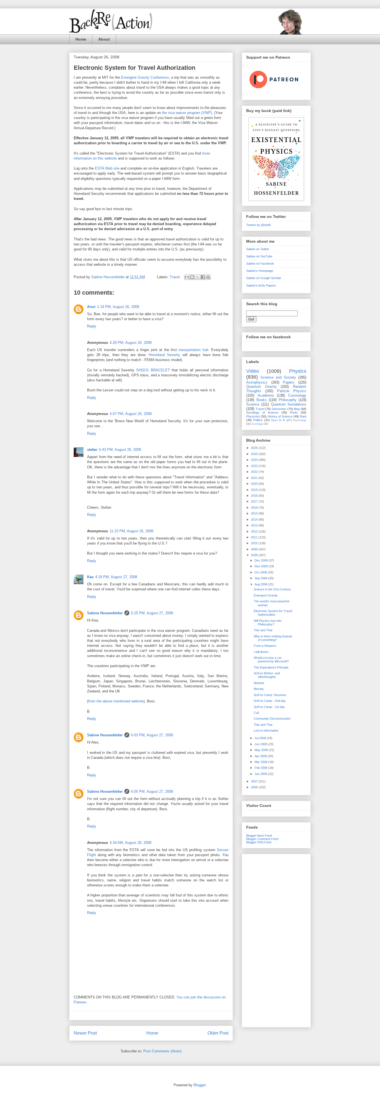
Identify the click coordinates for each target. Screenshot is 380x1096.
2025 (254, 454)
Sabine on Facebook (260, 263)
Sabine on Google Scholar (263, 278)
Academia (266, 395)
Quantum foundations (288, 404)
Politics (258, 420)
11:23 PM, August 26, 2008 (131, 531)
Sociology (257, 424)
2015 (254, 513)
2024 (254, 459)
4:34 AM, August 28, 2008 (130, 843)
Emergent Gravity (266, 595)
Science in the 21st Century (272, 589)
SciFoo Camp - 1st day (269, 707)
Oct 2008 (261, 572)
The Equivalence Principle (271, 667)
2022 (254, 471)
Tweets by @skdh (258, 225)
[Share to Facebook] (203, 277)
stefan (92, 450)
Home (80, 39)
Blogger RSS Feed (258, 842)
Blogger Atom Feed (259, 835)
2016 (254, 507)
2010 (254, 543)
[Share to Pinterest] (208, 277)
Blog (297, 409)
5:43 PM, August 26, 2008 (120, 450)
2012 (254, 531)
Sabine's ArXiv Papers (261, 285)
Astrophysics (256, 382)
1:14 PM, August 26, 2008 (118, 307)
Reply (91, 326)
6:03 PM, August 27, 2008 (152, 735)
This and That (263, 630)
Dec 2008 (261, 560)
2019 (254, 489)
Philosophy (288, 400)
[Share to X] (197, 277)
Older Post (218, 1033)
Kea (90, 577)
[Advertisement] (276, 939)
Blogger (200, 1085)
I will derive (261, 651)
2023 (254, 466)
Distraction (279, 409)
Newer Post (85, 1033)
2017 (254, 501)
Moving (258, 688)
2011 (254, 537)
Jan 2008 (261, 774)
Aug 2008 (261, 584)
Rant (303, 416)
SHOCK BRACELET (153, 370)
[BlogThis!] (192, 277)
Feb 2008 (261, 767)
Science (252, 404)
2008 (254, 555)
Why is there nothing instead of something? (273, 638)
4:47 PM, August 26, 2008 (131, 414)
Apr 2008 (261, 756)
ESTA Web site (107, 168)
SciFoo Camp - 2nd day (270, 700)
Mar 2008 (261, 762)
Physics (297, 371)
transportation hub (193, 350)
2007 (254, 781)
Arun (91, 307)
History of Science (280, 416)
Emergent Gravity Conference (145, 77)
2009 (254, 549)
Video (252, 371)
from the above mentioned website (116, 701)
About (104, 39)
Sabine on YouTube (259, 256)
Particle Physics (291, 391)
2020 (254, 483)
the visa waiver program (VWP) (187, 113)
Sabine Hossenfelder (105, 613)
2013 (254, 525)
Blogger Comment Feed (262, 839)
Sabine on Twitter (257, 249)
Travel (175, 277)
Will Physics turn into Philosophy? (268, 622)
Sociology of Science (262, 412)
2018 (254, 495)
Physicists (253, 416)
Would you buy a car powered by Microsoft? (271, 659)
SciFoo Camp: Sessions (270, 695)
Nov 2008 (261, 566)
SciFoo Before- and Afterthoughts (267, 675)
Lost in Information (266, 730)
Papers (288, 382)
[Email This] (187, 277)
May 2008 (262, 750)
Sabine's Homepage (259, 270)
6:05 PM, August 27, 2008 (152, 791)
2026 (254, 447)
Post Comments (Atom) (162, 1051)
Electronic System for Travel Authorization (273, 612)
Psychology (299, 420)
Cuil (256, 712)
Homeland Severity (164, 355)
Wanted (259, 683)
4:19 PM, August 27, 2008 (116, 577)
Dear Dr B (278, 420)
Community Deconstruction (272, 718)
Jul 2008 (261, 738)
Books (261, 400)
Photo (294, 412)
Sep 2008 (261, 578)
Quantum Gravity (261, 386)
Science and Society (278, 377)
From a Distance (265, 645)
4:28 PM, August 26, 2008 (131, 343)
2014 (254, 519)
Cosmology (297, 395)
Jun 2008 (261, 744)
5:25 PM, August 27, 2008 (152, 613)
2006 (254, 787)
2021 (254, 477)
